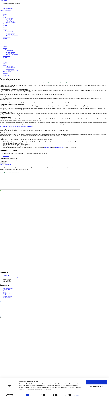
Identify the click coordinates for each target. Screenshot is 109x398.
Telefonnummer (4, 161)
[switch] (43, 395)
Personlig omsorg (7, 24)
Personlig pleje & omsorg (12, 22)
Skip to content (3, 0)
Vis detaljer (77, 395)
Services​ (5, 16)
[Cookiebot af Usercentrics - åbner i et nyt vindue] (9, 395)
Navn (1, 160)
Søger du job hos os (10, 20)
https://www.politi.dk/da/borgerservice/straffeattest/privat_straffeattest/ (16, 126)
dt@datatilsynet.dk (59, 147)
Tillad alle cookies (96, 382)
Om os (4, 17)
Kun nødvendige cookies (96, 386)
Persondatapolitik (10, 21)
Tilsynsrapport (9, 18)
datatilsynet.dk (47, 147)
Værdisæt (5, 25)
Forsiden (5, 14)
